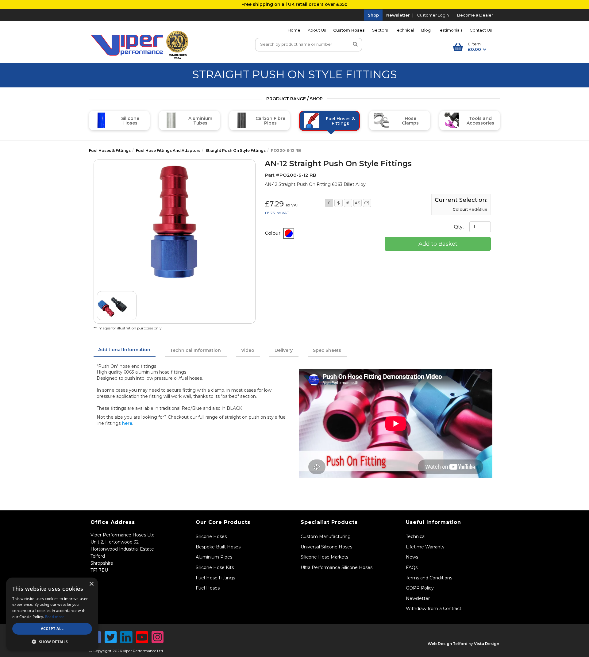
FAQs (412, 567)
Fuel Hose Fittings (215, 578)
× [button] (91, 584)
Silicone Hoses (211, 536)
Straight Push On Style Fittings (236, 150)
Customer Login (433, 15)
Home (294, 30)
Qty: (459, 226)
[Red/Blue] (289, 233)
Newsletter (398, 15)
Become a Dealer (475, 15)
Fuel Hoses (208, 588)
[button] (52, 642)
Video (247, 350)
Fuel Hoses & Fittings (110, 150)
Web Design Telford (448, 643)
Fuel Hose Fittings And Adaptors (168, 150)
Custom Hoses (349, 30)
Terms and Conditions (429, 578)
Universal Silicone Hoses (326, 547)
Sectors (380, 30)
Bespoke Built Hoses (218, 547)
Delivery (284, 350)
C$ (367, 202)
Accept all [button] (52, 628)
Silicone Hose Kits (215, 567)
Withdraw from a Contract (433, 608)
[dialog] (52, 614)
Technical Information (195, 350)
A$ (357, 202)
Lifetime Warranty (425, 547)
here (127, 423)
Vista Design (486, 643)
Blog (426, 30)
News (412, 557)
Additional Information (124, 349)
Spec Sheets (327, 350)
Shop (373, 15)
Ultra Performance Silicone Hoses (336, 567)
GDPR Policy (420, 588)
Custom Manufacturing (326, 536)
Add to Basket (437, 243)
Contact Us (481, 30)
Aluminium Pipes (214, 557)
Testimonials (450, 30)
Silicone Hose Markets (324, 557)
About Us (317, 30)
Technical (404, 30)
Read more (55, 616)
